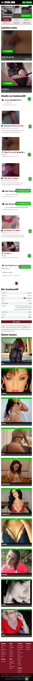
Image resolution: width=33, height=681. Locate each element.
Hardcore (28, 647)
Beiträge (17, 23)
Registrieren (20, 645)
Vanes (3, 453)
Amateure (3, 645)
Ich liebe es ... (6, 89)
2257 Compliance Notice (20, 657)
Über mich (6, 23)
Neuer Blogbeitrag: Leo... (12, 265)
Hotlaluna (4, 393)
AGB (19, 654)
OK (26, 679)
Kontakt (19, 665)
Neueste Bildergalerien (12, 663)
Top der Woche (11, 651)
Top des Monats (11, 655)
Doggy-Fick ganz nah (8, 57)
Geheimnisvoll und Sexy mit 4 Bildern (15, 126)
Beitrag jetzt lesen (26, 267)
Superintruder (15, 209)
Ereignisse (28, 649)
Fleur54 (3, 423)
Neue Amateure (3, 651)
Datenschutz (19, 662)
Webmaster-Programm (21, 648)
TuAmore (4, 604)
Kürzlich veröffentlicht (11, 647)
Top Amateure (3, 648)
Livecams (3, 661)
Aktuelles (7, 20)
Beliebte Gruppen (20, 671)
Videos (17, 20)
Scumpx (7, 100)
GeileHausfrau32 (6, 484)
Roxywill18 (4, 544)
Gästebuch (27, 23)
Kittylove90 (4, 574)
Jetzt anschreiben (26, 16)
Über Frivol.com (20, 651)
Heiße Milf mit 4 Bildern (11, 178)
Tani (3, 363)
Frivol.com (9, 2)
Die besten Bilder (12, 667)
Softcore (28, 645)
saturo (14, 196)
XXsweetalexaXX (5, 514)
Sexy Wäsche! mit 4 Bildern (12, 230)
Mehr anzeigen (16, 322)
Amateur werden (3, 655)
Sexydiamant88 (15, 128)
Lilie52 (3, 635)
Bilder (27, 20)
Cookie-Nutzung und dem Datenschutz (21, 676)
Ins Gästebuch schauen (24, 191)
